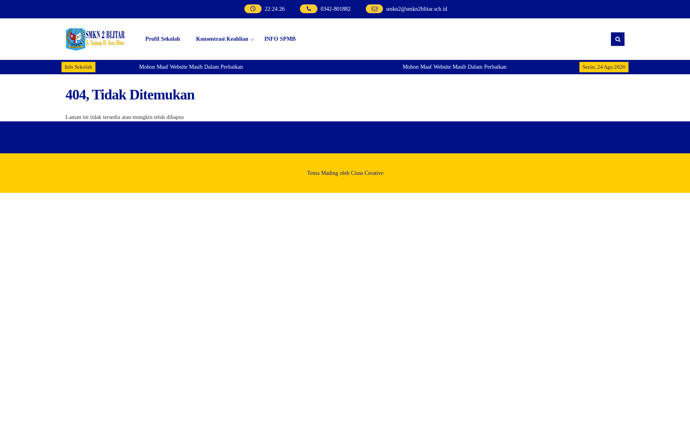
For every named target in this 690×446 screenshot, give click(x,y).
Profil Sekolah (162, 39)
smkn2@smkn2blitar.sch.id (416, 9)
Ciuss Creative (367, 173)
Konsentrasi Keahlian (222, 39)
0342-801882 (336, 9)
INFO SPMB (279, 39)
